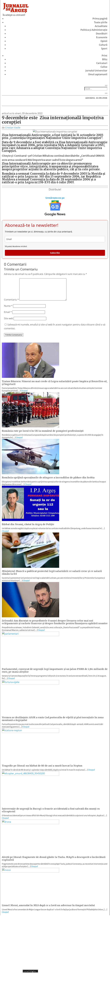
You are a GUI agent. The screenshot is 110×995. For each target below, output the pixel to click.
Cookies (71, 987)
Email (8, 312)
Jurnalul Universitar (96, 70)
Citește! (24, 391)
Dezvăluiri (101, 33)
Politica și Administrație (93, 29)
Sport (104, 48)
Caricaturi (101, 63)
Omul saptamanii (97, 74)
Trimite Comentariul (13, 334)
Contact (38, 987)
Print (104, 55)
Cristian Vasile (12, 127)
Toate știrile (100, 22)
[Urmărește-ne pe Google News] (55, 208)
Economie (101, 37)
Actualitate (101, 26)
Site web (8, 318)
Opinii (104, 41)
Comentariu (11, 299)
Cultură (103, 44)
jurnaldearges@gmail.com (26, 922)
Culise (104, 66)
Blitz (104, 59)
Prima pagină (100, 18)
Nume (8, 305)
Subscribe (55, 252)
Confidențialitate (55, 987)
